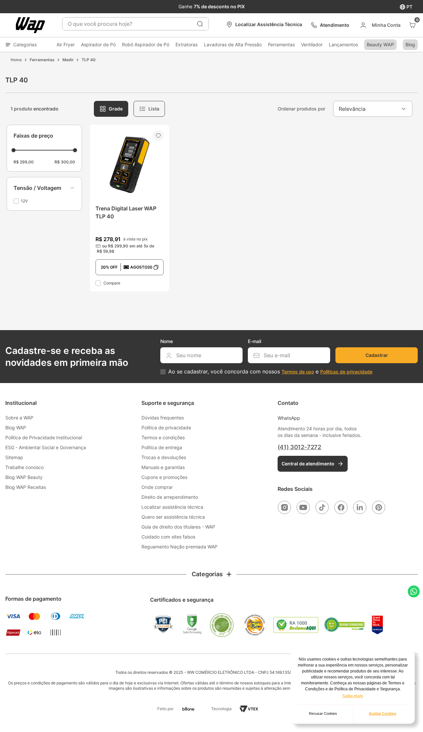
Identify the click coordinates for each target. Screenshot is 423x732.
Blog (410, 44)
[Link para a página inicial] (16, 60)
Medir (68, 59)
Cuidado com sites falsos (168, 536)
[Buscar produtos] (200, 24)
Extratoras (186, 44)
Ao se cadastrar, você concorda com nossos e (270, 371)
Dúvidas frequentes (162, 417)
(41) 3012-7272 (299, 447)
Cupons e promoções (164, 477)
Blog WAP (15, 427)
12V (24, 200)
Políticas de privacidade (346, 371)
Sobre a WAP (19, 417)
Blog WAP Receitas (25, 487)
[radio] (111, 109)
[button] (44, 188)
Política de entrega (161, 447)
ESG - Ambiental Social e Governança (45, 447)
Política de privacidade (166, 427)
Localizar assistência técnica (172, 507)
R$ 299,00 (24, 161)
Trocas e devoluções (163, 457)
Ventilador (312, 44)
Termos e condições (163, 437)
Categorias (25, 44)
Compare (111, 282)
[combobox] (135, 23)
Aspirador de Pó (98, 44)
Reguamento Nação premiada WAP (179, 546)
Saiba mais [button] (352, 696)
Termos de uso (298, 371)
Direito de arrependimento (169, 497)
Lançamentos (343, 44)
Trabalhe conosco (24, 467)
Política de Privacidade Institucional (43, 437)
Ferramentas (281, 44)
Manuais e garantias (163, 467)
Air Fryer (66, 44)
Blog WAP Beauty (24, 477)
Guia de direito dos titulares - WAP (178, 527)
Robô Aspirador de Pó (145, 44)
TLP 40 (89, 59)
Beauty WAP (380, 44)
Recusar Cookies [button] (323, 713)
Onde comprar (157, 487)
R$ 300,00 (65, 161)
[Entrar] (380, 25)
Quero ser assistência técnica (173, 517)
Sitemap (14, 457)
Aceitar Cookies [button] (382, 713)
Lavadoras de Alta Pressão (233, 44)
